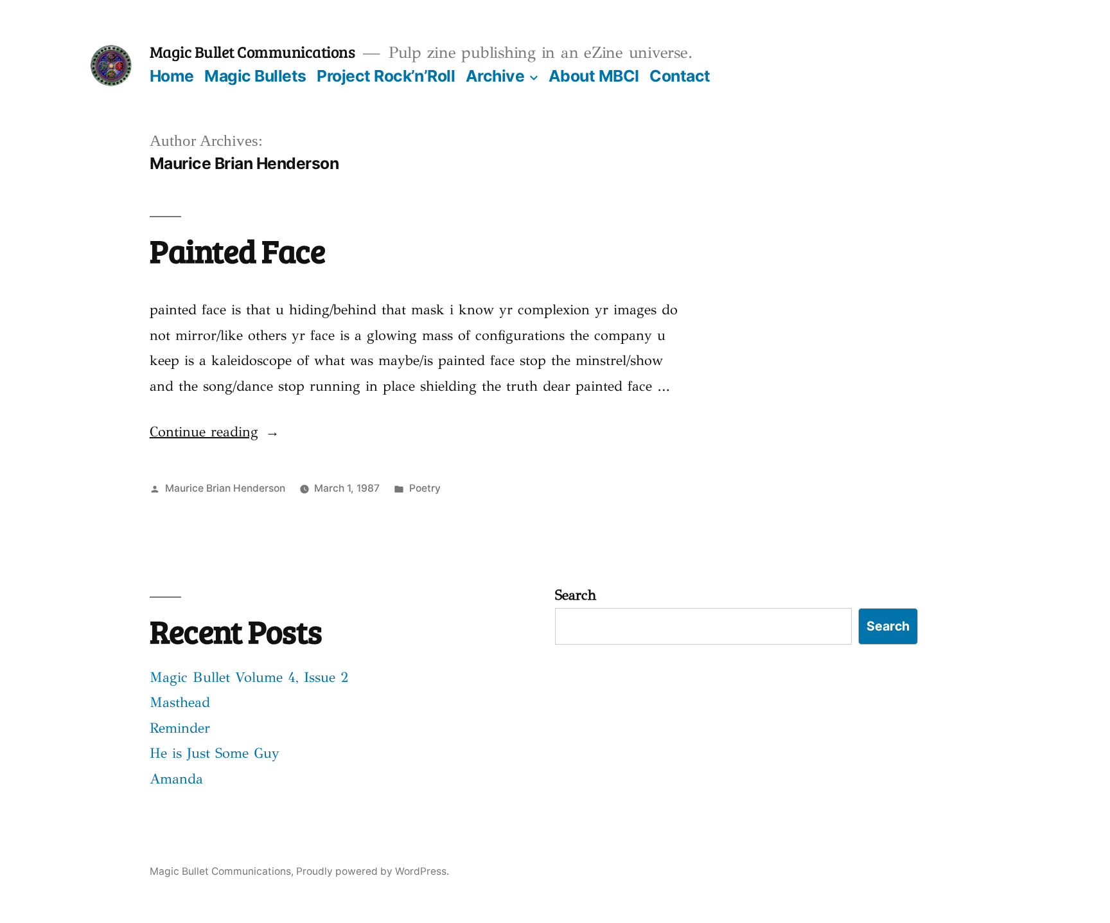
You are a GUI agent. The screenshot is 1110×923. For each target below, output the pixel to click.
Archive (495, 75)
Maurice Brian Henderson (225, 488)
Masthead (180, 702)
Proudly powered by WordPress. (372, 871)
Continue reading (214, 431)
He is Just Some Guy (214, 753)
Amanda (176, 778)
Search (575, 595)
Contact (679, 75)
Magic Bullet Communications (252, 51)
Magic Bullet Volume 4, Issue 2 (249, 677)
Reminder (180, 728)
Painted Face (237, 250)
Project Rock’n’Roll (386, 75)
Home (172, 75)
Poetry (425, 488)
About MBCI (594, 75)
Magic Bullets (255, 75)
